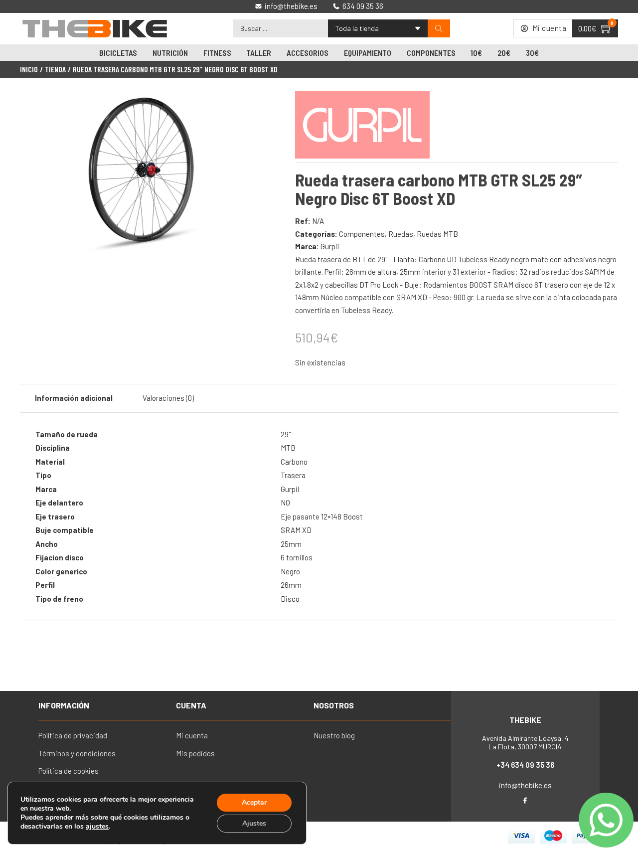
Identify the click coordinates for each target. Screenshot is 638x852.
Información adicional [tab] (74, 397)
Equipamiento (367, 52)
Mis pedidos (195, 753)
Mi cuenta (192, 735)
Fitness (217, 52)
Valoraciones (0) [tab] (168, 397)
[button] (246, 106)
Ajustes (254, 823)
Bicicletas (118, 52)
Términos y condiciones (77, 753)
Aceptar (254, 802)
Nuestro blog (334, 735)
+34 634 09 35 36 (525, 764)
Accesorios (307, 52)
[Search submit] (439, 28)
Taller (258, 52)
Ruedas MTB (437, 233)
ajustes (97, 826)
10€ (476, 52)
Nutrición (170, 52)
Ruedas (400, 233)
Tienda (55, 69)
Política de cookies (68, 770)
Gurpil (329, 246)
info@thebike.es (525, 785)
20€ (503, 52)
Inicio (29, 69)
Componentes (431, 52)
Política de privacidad (72, 735)
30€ (532, 52)
